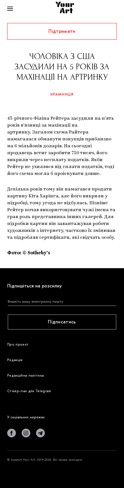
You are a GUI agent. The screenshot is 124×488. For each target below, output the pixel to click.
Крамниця (62, 94)
